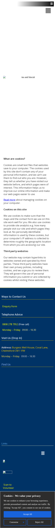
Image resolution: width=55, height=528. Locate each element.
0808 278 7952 (10, 324)
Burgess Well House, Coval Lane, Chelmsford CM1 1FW (24, 349)
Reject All (39, 522)
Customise (14, 522)
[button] (27, 453)
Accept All (27, 514)
